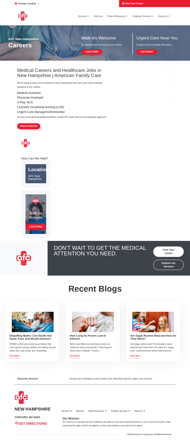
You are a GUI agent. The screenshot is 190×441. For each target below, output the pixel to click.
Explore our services (169, 265)
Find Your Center (134, 3)
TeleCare (98, 16)
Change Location (27, 3)
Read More (15, 356)
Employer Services (141, 16)
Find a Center (28, 126)
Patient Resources (116, 16)
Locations (91, 52)
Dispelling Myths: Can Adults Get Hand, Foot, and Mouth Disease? (31, 337)
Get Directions (32, 424)
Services (82, 16)
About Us (162, 16)
